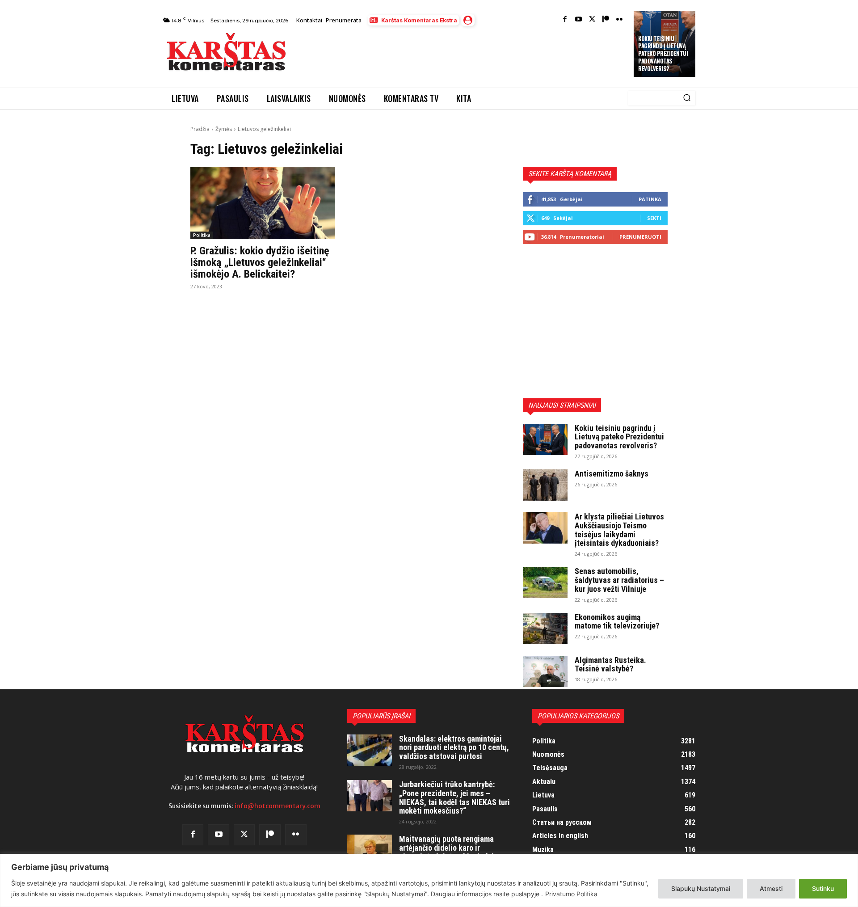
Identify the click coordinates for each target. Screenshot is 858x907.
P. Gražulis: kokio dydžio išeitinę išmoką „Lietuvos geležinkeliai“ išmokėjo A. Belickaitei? (259, 263)
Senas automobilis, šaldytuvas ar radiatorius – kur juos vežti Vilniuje (619, 580)
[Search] (686, 98)
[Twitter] (592, 20)
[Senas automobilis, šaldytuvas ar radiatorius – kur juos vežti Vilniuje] (545, 582)
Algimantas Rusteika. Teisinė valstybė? (610, 664)
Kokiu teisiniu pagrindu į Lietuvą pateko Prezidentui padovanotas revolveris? (663, 53)
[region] (429, 880)
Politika (201, 235)
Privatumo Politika (571, 894)
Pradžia (200, 129)
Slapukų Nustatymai (700, 888)
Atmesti (771, 888)
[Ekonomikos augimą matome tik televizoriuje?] (545, 628)
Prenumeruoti (640, 236)
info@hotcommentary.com (277, 806)
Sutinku (823, 888)
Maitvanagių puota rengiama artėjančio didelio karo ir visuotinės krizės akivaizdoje (448, 847)
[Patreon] (606, 20)
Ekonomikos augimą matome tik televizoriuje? (617, 621)
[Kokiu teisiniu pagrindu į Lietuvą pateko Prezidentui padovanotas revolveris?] (545, 439)
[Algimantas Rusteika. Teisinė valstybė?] (545, 671)
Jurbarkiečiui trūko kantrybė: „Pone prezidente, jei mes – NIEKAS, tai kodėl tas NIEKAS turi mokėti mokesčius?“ (454, 797)
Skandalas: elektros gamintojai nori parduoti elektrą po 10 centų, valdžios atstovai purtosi (454, 747)
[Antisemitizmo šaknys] (545, 485)
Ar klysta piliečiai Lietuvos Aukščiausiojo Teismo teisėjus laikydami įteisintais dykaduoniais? (619, 530)
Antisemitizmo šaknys (611, 473)
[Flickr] (619, 20)
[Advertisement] (460, 54)
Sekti (654, 218)
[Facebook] (565, 20)
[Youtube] (578, 20)
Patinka (650, 199)
